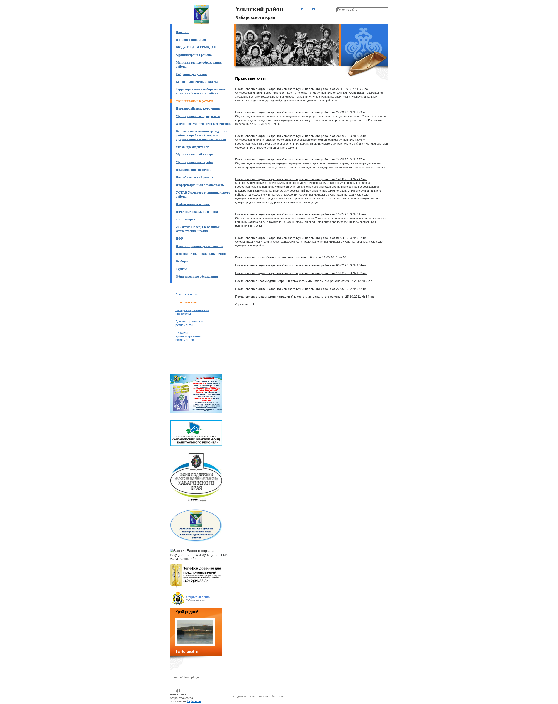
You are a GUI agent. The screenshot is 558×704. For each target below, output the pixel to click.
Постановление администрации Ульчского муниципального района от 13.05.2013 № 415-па (301, 214)
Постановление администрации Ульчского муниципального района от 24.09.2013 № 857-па (301, 159)
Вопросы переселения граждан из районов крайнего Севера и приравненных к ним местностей (201, 135)
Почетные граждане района (197, 211)
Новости (182, 32)
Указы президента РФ (192, 147)
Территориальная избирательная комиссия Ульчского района (201, 91)
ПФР (179, 238)
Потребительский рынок (194, 177)
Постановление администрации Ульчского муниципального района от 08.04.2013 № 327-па (301, 238)
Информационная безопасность (200, 185)
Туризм (181, 269)
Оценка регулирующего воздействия (203, 123)
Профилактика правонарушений (201, 253)
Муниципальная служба (194, 162)
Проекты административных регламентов (189, 336)
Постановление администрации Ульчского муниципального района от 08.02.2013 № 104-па (301, 265)
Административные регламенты (189, 323)
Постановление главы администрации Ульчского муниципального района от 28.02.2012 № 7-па (303, 281)
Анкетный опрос (187, 294)
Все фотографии (186, 651)
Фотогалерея (185, 219)
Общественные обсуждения (197, 276)
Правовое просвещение (193, 169)
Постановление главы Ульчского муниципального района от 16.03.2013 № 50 (290, 257)
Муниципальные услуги (194, 101)
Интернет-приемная (191, 39)
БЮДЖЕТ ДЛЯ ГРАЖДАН (196, 47)
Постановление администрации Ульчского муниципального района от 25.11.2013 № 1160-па (301, 89)
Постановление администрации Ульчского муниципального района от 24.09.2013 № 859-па (301, 112)
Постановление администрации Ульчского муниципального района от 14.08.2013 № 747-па (301, 179)
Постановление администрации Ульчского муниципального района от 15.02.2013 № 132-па (301, 273)
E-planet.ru (194, 701)
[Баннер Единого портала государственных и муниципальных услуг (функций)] (201, 558)
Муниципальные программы (198, 116)
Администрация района (194, 55)
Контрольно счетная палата (197, 81)
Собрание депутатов (191, 74)
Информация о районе (193, 204)
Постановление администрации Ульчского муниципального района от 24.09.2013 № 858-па (301, 136)
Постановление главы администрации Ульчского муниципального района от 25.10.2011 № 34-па (304, 296)
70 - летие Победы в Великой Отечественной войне (198, 229)
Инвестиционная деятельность (199, 246)
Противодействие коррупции (198, 108)
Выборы (182, 261)
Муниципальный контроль (196, 154)
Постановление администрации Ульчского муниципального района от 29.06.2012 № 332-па (301, 288)
